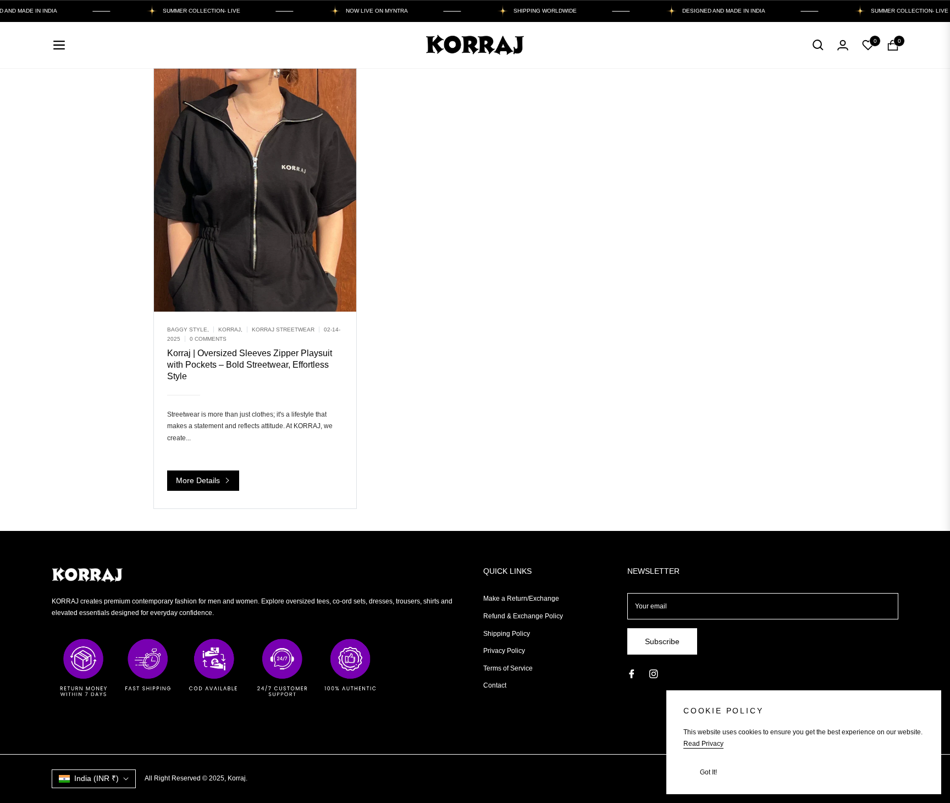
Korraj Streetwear (283, 329)
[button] (818, 45)
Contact (494, 685)
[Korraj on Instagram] (653, 674)
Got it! (708, 772)
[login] (842, 45)
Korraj (229, 329)
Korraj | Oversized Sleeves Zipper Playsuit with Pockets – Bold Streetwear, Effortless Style (249, 364)
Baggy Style (187, 329)
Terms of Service (508, 668)
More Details (199, 480)
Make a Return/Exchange (521, 598)
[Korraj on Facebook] (631, 674)
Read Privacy (703, 743)
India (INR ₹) (96, 778)
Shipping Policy (506, 634)
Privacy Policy (504, 651)
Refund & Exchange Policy (523, 616)
